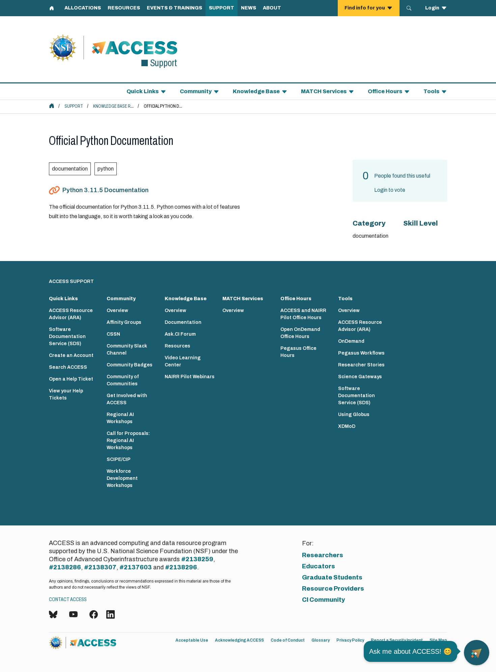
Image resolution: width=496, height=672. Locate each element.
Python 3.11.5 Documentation (105, 190)
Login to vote (389, 190)
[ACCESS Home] (51, 105)
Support (73, 106)
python (106, 169)
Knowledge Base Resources (122, 106)
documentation (70, 169)
